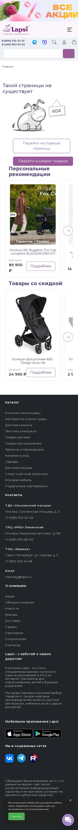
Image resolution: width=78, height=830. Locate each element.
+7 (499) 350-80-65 (19, 539)
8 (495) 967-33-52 (13, 44)
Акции (10, 596)
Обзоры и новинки (19, 602)
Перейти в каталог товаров (43, 161)
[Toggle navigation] (69, 29)
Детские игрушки (18, 467)
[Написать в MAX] (44, 42)
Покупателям (15, 639)
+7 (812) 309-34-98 (18, 561)
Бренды (11, 614)
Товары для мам (17, 437)
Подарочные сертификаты (26, 486)
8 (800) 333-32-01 (13, 40)
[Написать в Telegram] (34, 43)
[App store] (19, 733)
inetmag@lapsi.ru (18, 577)
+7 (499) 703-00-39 (19, 517)
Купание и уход (17, 455)
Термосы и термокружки (24, 449)
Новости (12, 608)
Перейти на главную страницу (41, 146)
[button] (71, 42)
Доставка (12, 620)
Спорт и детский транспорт (27, 474)
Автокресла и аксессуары (26, 419)
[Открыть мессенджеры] (68, 820)
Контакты (12, 645)
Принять (16, 816)
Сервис (11, 626)
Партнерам (14, 633)
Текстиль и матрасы (20, 431)
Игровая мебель (18, 480)
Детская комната (18, 425)
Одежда (11, 461)
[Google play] (47, 733)
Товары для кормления (23, 443)
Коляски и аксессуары (23, 413)
